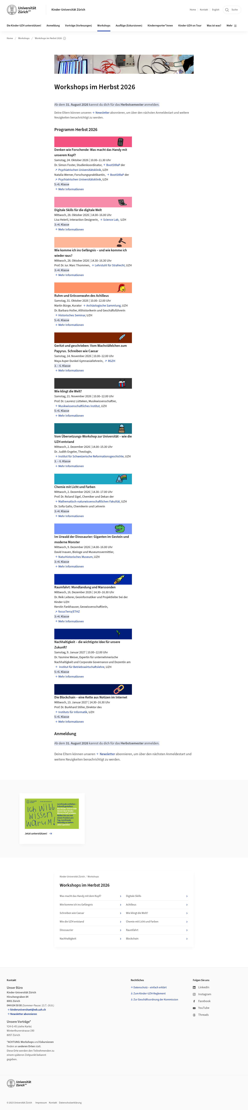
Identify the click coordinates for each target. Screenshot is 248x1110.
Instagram (204, 994)
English (215, 9)
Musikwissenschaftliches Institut (79, 406)
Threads (203, 1015)
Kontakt (204, 9)
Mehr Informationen (71, 189)
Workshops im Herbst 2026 (48, 38)
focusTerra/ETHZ (69, 612)
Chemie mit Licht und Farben (142, 921)
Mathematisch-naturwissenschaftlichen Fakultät (89, 501)
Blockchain (132, 938)
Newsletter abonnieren (23, 1014)
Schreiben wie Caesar (72, 913)
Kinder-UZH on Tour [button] (189, 25)
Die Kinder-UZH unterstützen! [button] (24, 25)
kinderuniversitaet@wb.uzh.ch (28, 1010)
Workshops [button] (103, 25)
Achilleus (131, 904)
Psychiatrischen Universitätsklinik (79, 170)
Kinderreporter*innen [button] (160, 25)
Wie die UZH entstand (72, 921)
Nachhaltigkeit (68, 938)
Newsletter (102, 113)
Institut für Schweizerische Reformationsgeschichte (91, 456)
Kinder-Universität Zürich (68, 10)
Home (193, 9)
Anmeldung (53, 25)
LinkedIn (203, 987)
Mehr (229, 25)
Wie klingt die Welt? (137, 913)
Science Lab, (111, 220)
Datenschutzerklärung (70, 1102)
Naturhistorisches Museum (75, 557)
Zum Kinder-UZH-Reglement (149, 993)
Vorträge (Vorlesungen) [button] (78, 25)
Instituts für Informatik (72, 712)
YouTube (203, 1008)
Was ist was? (214, 25)
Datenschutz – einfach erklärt (150, 987)
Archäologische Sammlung (103, 306)
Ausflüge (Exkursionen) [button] (129, 25)
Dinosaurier (66, 930)
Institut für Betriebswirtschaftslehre (81, 667)
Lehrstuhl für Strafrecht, (110, 265)
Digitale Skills (133, 896)
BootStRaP (113, 165)
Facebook (204, 1001)
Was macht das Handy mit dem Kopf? (80, 896)
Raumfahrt (132, 930)
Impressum (41, 1102)
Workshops (24, 38)
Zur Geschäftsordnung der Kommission (155, 999)
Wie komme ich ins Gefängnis (76, 904)
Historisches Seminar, (72, 315)
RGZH (111, 361)
